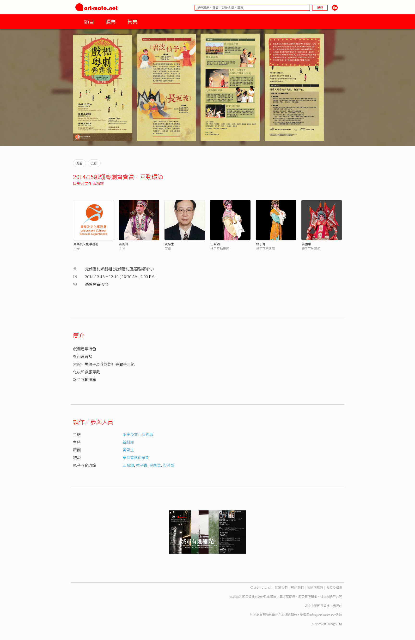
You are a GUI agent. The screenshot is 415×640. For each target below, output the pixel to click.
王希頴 (215, 244)
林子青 (260, 244)
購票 (111, 21)
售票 (132, 21)
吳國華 (306, 244)
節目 (89, 21)
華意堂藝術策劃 (135, 457)
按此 (339, 605)
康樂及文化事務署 (88, 183)
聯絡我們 (297, 587)
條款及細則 (334, 587)
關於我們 (281, 587)
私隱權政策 (315, 587)
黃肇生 (169, 244)
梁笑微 (168, 465)
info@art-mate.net (322, 614)
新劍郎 (123, 244)
